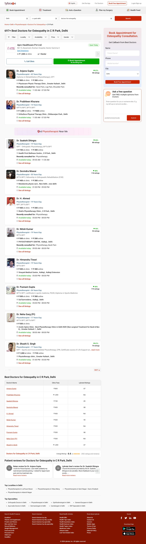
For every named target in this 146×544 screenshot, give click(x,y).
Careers (89, 522)
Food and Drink (9, 530)
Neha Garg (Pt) (12, 439)
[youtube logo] (134, 519)
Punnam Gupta (12, 432)
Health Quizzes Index (66, 524)
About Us (90, 517)
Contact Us (90, 520)
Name (107, 48)
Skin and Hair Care (11, 524)
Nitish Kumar (11, 420)
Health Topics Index (66, 526)
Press (89, 533)
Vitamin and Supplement (12, 520)
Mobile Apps (91, 524)
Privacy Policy (91, 528)
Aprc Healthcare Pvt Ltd (29, 45)
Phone (108, 58)
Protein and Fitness (11, 522)
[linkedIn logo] (130, 519)
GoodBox (7, 537)
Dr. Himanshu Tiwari (27, 259)
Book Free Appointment (117, 3)
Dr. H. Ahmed (23, 198)
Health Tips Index (65, 520)
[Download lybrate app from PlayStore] (129, 530)
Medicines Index (65, 528)
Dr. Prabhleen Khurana (28, 101)
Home (7, 24)
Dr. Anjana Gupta (25, 71)
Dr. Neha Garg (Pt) (26, 314)
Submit (133, 118)
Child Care (8, 535)
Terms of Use (91, 526)
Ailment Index (64, 530)
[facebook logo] (121, 519)
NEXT (96, 370)
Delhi (12, 24)
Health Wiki (63, 517)
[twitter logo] (125, 519)
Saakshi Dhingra (12, 401)
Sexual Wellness (10, 526)
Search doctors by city (39, 517)
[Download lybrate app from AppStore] (129, 535)
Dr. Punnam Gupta (26, 287)
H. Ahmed (10, 414)
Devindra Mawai (12, 407)
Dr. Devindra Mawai (26, 171)
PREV (9, 370)
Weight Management (11, 528)
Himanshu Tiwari (12, 426)
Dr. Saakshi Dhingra (26, 140)
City (106, 68)
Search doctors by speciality (41, 522)
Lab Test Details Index (67, 533)
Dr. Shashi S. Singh (26, 343)
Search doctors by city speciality (42, 524)
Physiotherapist (20, 24)
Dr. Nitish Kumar (25, 229)
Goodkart (8, 517)
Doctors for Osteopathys (37, 24)
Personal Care (9, 533)
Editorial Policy (91, 530)
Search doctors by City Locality (42, 520)
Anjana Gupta (11, 388)
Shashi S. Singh (12, 445)
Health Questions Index (67, 522)
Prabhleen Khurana (13, 395)
